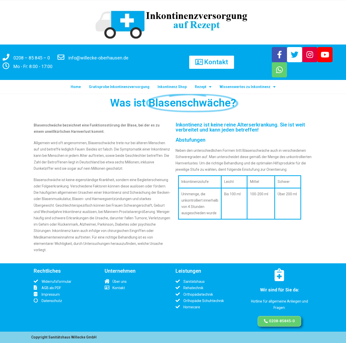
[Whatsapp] (279, 69)
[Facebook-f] (279, 54)
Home (76, 87)
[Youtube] (325, 54)
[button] (211, 62)
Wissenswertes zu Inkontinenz (245, 87)
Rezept (200, 87)
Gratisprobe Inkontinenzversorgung (119, 87)
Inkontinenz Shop (172, 87)
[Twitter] (294, 54)
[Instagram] (309, 54)
